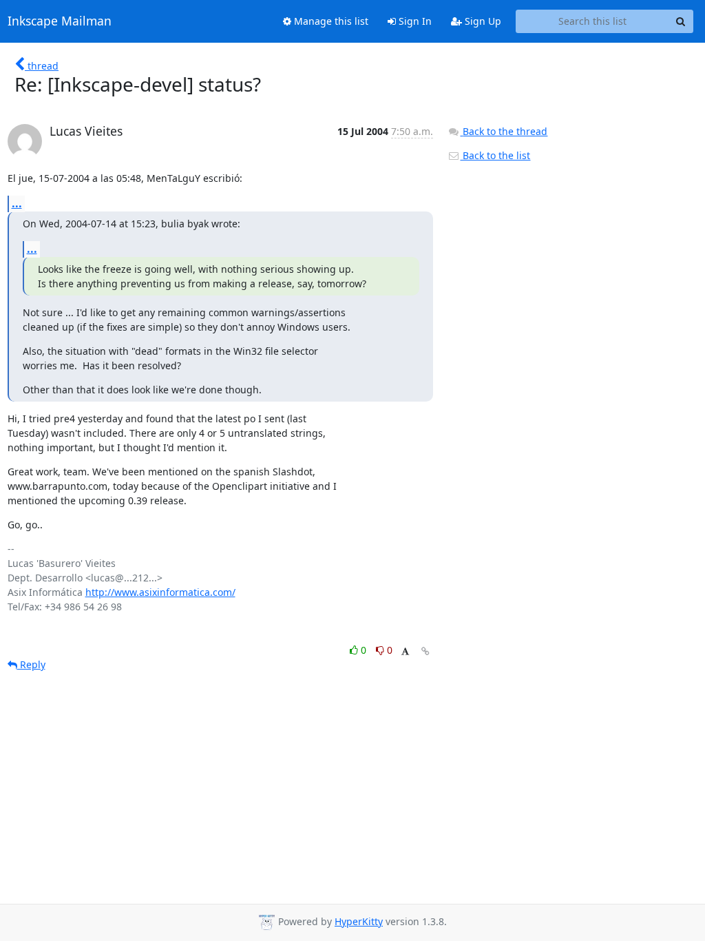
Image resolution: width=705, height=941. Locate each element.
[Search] (681, 21)
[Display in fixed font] (405, 652)
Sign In (414, 21)
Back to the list (495, 155)
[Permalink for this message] (425, 651)
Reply (31, 664)
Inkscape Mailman (60, 21)
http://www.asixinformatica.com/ (160, 592)
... (17, 203)
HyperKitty (359, 921)
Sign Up (481, 21)
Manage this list (329, 21)
